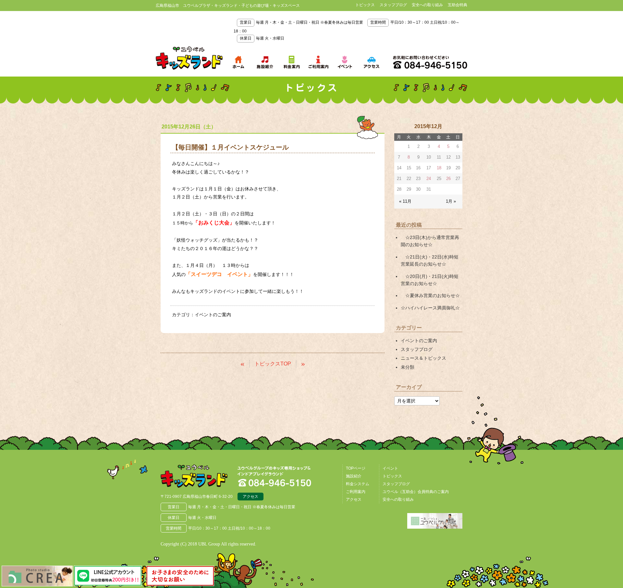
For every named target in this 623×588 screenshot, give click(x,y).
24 (428, 178)
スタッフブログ (393, 5)
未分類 (407, 367)
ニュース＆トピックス (423, 358)
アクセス (250, 496)
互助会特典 (457, 5)
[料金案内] (292, 62)
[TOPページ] (238, 62)
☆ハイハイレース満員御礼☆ (430, 307)
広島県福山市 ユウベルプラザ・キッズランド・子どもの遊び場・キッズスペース (194, 476)
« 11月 (405, 201)
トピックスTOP (272, 363)
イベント (390, 468)
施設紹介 (353, 476)
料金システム (357, 484)
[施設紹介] (265, 62)
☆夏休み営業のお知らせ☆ (430, 295)
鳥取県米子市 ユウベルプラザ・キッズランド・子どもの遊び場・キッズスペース (189, 58)
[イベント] (345, 62)
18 (439, 167)
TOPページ (355, 468)
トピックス (365, 5)
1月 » (451, 201)
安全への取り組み (427, 5)
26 (448, 178)
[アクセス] (371, 62)
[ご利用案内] (318, 62)
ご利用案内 (355, 491)
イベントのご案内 (213, 314)
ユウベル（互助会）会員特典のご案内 (416, 491)
